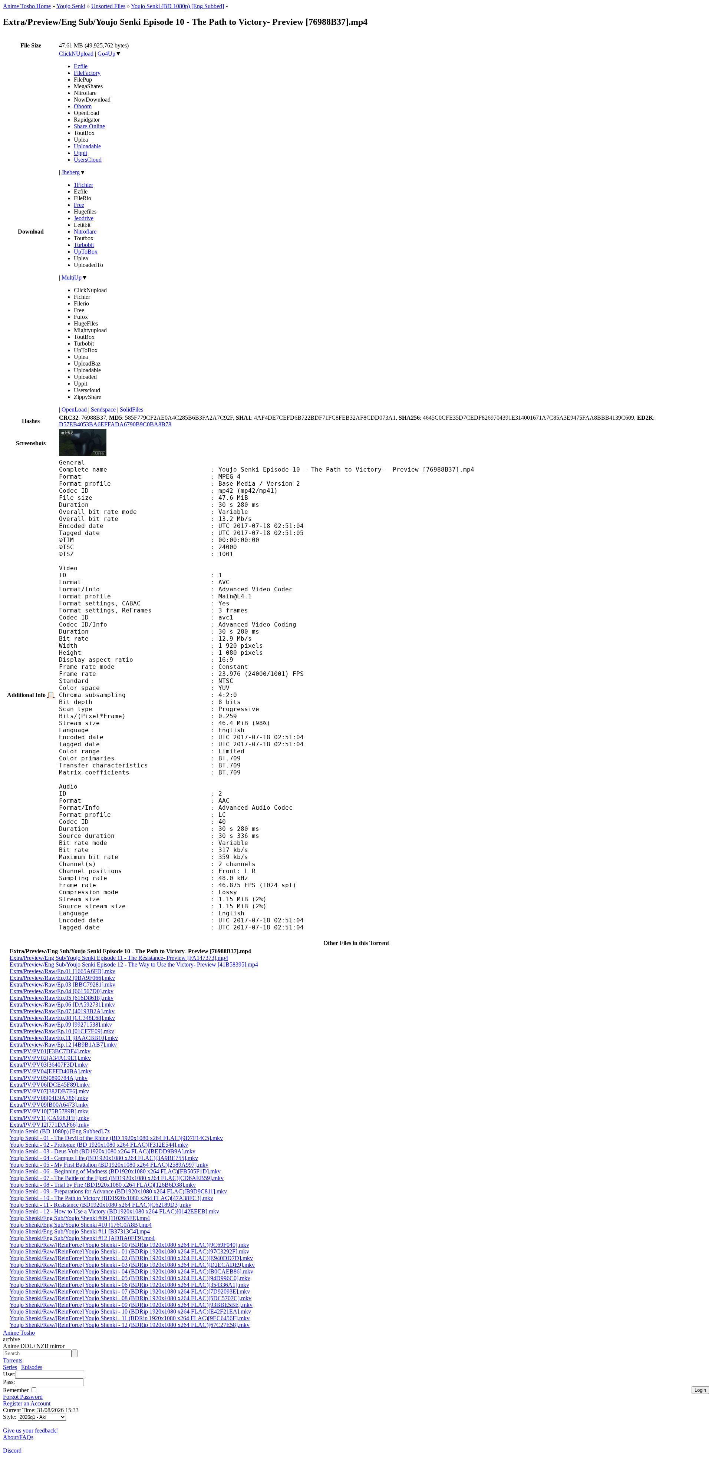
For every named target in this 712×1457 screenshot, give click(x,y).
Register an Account (26, 1403)
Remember (16, 1390)
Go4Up (106, 53)
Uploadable (87, 146)
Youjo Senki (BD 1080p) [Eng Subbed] (177, 6)
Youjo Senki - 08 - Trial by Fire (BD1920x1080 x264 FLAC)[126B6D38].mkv (103, 1185)
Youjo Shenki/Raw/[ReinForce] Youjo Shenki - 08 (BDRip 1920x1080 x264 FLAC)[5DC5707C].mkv (130, 1298)
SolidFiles (131, 409)
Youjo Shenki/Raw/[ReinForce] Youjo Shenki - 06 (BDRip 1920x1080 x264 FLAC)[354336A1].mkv (129, 1285)
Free (79, 205)
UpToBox (86, 251)
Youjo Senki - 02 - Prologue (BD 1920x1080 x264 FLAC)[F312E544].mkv (99, 1145)
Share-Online (89, 126)
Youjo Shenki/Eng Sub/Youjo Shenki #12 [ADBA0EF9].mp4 (82, 1238)
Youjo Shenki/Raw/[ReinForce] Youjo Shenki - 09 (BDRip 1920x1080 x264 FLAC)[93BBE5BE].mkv (131, 1305)
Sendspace (103, 409)
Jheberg (71, 172)
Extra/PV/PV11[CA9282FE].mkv (49, 1118)
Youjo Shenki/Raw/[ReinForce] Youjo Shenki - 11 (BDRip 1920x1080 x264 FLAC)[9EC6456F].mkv (130, 1318)
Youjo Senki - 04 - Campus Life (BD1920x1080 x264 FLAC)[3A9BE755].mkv (104, 1158)
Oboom (83, 106)
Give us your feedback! (30, 1430)
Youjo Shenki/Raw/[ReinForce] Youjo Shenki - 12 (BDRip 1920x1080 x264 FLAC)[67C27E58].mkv (130, 1325)
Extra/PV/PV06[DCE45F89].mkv (50, 1084)
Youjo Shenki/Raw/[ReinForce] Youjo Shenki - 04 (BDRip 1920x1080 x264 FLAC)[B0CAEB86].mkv (131, 1271)
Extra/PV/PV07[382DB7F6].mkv (49, 1091)
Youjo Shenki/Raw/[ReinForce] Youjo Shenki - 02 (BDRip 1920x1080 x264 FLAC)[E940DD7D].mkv (131, 1258)
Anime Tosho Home (27, 6)
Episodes (31, 1367)
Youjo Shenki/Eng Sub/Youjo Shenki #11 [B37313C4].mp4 (80, 1231)
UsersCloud (88, 159)
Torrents (12, 1360)
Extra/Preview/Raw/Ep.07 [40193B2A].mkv (62, 1011)
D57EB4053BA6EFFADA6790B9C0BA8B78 (115, 424)
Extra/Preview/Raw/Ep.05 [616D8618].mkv (61, 998)
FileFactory (87, 73)
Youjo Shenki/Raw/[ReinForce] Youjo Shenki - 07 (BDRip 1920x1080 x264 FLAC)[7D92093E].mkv (130, 1291)
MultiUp (72, 277)
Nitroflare (85, 231)
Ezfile (81, 66)
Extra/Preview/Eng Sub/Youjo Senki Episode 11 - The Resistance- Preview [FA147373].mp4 (119, 958)
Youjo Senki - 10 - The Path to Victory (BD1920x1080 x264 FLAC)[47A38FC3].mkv (111, 1198)
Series (10, 1367)
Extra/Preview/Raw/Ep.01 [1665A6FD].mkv (62, 971)
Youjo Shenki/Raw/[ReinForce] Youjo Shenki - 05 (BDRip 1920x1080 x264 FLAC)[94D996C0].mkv (130, 1278)
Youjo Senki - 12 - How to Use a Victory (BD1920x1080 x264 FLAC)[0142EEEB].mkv (114, 1211)
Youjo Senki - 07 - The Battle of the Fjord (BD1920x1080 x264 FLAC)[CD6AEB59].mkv (117, 1178)
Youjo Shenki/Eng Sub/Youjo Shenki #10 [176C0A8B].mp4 (81, 1225)
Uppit (80, 153)
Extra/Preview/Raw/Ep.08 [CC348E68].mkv (62, 1018)
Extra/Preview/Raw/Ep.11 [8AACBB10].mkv (64, 1038)
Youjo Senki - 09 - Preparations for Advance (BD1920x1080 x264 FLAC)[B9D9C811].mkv (118, 1191)
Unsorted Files (108, 6)
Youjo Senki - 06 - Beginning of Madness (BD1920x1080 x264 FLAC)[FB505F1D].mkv (115, 1171)
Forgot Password (23, 1397)
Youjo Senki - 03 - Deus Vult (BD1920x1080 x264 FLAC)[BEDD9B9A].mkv (102, 1151)
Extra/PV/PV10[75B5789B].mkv (49, 1111)
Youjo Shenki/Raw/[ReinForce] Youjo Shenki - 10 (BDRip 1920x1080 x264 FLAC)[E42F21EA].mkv (130, 1311)
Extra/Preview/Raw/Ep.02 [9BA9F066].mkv (62, 978)
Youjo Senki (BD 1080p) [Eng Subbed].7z (60, 1131)
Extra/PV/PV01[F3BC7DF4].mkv (50, 1051)
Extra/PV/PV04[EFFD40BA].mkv (51, 1071)
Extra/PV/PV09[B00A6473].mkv (49, 1104)
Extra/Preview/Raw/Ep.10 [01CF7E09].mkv (62, 1031)
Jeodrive (83, 218)
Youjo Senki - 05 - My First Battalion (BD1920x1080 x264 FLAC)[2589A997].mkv (109, 1165)
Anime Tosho (19, 1332)
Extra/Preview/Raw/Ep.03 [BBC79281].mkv (62, 984)
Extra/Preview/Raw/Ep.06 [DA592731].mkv (62, 1004)
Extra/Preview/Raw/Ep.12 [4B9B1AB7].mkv (63, 1044)
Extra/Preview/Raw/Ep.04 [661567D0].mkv (61, 991)
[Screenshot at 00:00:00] (82, 454)
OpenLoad (74, 409)
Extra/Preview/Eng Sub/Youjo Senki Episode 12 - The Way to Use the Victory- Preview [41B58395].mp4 (134, 964)
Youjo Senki (70, 6)
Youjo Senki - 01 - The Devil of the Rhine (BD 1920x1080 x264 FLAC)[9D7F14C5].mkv (116, 1138)
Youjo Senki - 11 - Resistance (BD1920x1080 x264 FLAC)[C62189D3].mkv (100, 1205)
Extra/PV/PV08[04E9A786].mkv (49, 1098)
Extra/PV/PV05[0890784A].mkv (49, 1078)
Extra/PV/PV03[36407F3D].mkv (49, 1064)
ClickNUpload (76, 53)
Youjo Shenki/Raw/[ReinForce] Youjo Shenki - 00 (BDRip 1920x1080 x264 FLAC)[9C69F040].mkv (129, 1245)
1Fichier (83, 185)
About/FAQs (18, 1437)
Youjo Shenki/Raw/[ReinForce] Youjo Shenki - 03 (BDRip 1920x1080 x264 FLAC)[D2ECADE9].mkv (132, 1265)
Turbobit (84, 245)
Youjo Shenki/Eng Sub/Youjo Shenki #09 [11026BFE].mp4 (80, 1218)
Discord (12, 1450)
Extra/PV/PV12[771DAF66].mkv (49, 1124)
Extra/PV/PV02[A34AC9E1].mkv (50, 1058)
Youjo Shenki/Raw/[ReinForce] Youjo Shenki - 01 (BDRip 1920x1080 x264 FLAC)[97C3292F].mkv (129, 1251)
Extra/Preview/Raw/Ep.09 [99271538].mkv (61, 1024)
